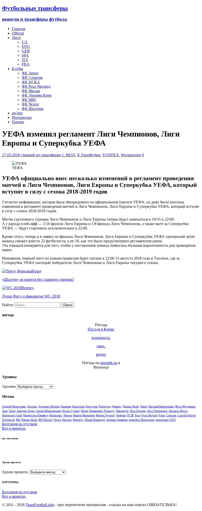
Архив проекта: (15, 472)
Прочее (18, 122)
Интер (84, 411)
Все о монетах (14, 428)
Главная (18, 29)
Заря (5, 411)
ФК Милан (31, 91)
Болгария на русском (19, 424)
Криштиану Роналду (102, 411)
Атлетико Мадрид (49, 406)
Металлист (56, 415)
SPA (25, 55)
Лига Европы (138, 411)
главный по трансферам (41, 155)
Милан (68, 415)
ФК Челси (30, 104)
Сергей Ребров (186, 415)
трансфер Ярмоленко (141, 420)
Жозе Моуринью (185, 406)
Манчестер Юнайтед (35, 415)
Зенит (12, 411)
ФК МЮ (29, 100)
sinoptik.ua (108, 363)
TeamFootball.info (40, 505)
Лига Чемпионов (157, 411)
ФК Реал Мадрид (36, 86)
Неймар (121, 415)
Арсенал (32, 406)
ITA (25, 60)
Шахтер (67, 420)
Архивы (9, 386)
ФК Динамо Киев (36, 95)
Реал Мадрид (149, 415)
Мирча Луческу (105, 415)
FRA (26, 64)
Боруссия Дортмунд (98, 406)
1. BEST (68, 155)
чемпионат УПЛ (165, 420)
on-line (17, 113)
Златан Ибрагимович (48, 411)
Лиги (16, 37)
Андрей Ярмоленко (14, 406)
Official (18, 33)
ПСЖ (130, 415)
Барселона (78, 406)
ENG (26, 46)
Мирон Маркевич (84, 415)
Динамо (116, 406)
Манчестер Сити (12, 415)
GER (26, 51)
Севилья (171, 415)
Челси (57, 420)
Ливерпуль (122, 411)
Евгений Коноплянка (161, 406)
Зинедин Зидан (25, 411)
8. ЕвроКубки (88, 155)
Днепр (143, 406)
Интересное (22, 117)
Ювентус (78, 420)
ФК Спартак (32, 77)
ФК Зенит (30, 73)
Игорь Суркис (71, 411)
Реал (137, 415)
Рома (162, 415)
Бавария (66, 406)
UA (25, 42)
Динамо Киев (130, 406)
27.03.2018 (11, 155)
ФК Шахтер (45, 420)
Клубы (17, 69)
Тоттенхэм (8, 420)
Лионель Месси (177, 411)
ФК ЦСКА (31, 82)
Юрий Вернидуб (95, 420)
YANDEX (110, 155)
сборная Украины (117, 420)
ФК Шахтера (32, 108)
